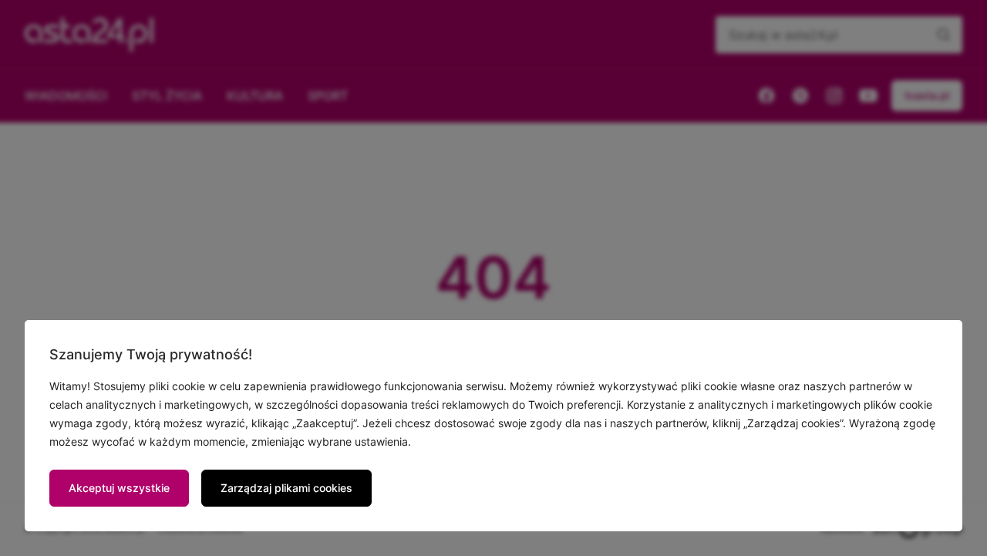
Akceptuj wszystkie (119, 487)
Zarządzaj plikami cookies (286, 487)
